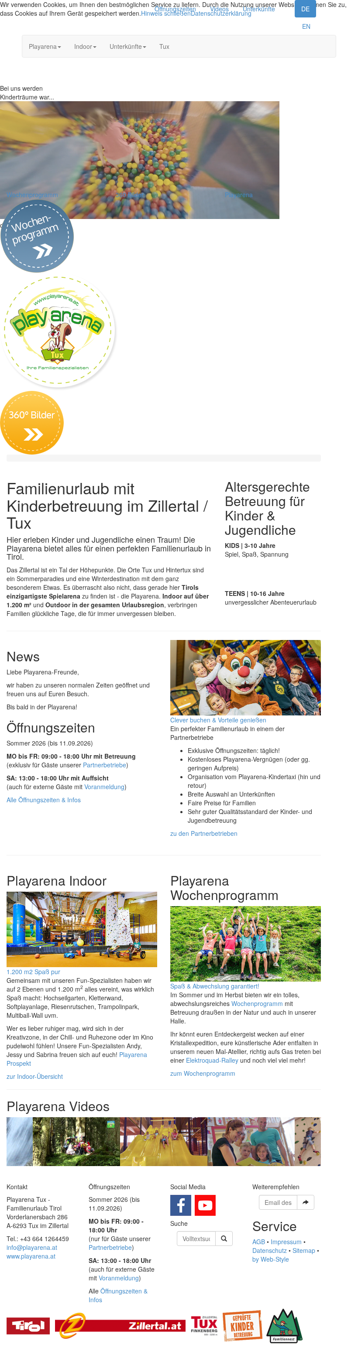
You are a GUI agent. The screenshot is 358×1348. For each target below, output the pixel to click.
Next (327, 1141)
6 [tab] (144, 1172)
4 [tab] (118, 1172)
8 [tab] (170, 1172)
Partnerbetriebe (104, 764)
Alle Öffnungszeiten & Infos (44, 799)
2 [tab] (91, 1172)
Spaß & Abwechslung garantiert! (214, 986)
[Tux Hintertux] (204, 1325)
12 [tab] (222, 1172)
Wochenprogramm (32, 194)
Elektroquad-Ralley (212, 1060)
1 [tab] (78, 1172)
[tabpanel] (163, 1142)
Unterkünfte (259, 8)
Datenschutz (269, 1250)
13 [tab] (235, 1172)
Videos (219, 8)
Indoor (83, 46)
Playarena (43, 46)
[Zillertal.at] (120, 1325)
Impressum (286, 1241)
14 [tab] (248, 1172)
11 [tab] (209, 1172)
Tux (164, 46)
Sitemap (304, 1250)
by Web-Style (270, 1259)
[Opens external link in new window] (180, 1204)
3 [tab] (104, 1172)
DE (305, 8)
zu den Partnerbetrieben (204, 833)
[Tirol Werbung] (28, 1325)
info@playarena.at (32, 1247)
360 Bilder (130, 194)
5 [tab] (131, 1172)
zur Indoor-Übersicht (35, 1076)
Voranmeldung (104, 786)
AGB (258, 1241)
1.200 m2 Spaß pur (33, 971)
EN (306, 26)
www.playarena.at (31, 1256)
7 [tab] (157, 1172)
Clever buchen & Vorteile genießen (218, 719)
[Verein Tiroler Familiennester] (284, 1325)
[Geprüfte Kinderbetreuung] (242, 1325)
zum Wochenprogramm (202, 1073)
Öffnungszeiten (175, 8)
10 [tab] (196, 1172)
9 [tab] (183, 1172)
